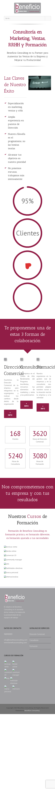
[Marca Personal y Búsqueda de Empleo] (8, 689)
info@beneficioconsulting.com (15, 640)
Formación (34, 646)
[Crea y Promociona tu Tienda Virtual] (16, 664)
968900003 (8, 634)
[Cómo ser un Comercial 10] (8, 672)
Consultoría (34, 640)
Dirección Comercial (37, 634)
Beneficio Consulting (32, 711)
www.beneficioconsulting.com (15, 642)
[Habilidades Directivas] (14, 681)
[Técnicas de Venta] (8, 664)
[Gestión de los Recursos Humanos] (7, 678)
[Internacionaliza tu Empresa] (16, 688)
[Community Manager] (16, 672)
